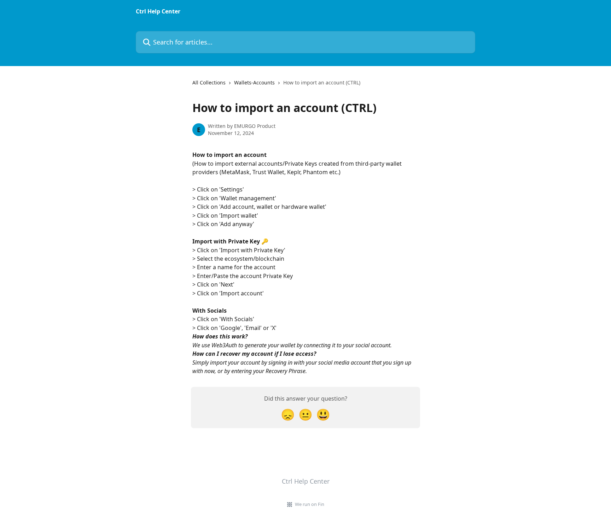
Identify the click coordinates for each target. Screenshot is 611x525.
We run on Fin (309, 504)
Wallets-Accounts (254, 82)
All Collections (209, 82)
